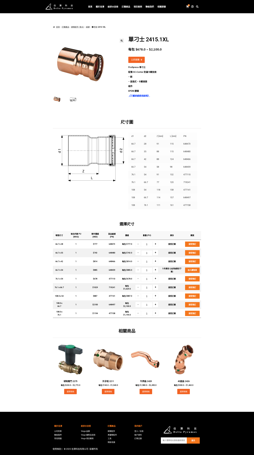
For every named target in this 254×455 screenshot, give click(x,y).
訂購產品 (126, 6)
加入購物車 (192, 270)
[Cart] (187, 7)
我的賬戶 (138, 426)
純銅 (88, 27)
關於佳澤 (100, 6)
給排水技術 (113, 6)
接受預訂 (192, 244)
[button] (136, 60)
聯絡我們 (150, 6)
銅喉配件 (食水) (77, 27)
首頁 (90, 6)
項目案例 (138, 6)
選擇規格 (70, 391)
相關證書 (161, 6)
